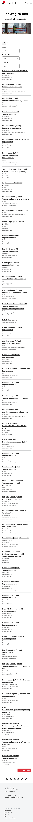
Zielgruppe (5, 62)
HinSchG (6, 814)
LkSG (5, 816)
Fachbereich (6, 55)
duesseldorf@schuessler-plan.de (13, 797)
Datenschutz (8, 812)
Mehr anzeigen (24, 770)
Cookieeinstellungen (10, 818)
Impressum (7, 811)
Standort (5, 47)
